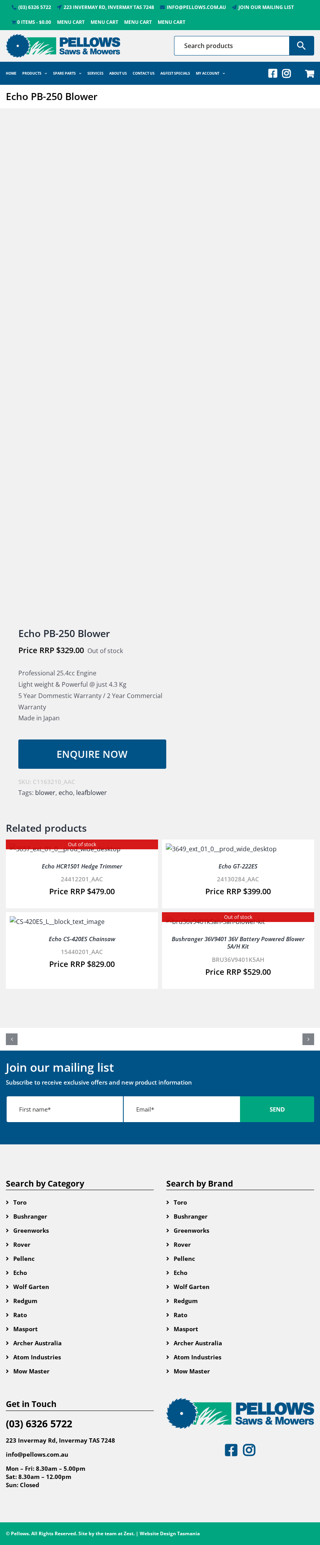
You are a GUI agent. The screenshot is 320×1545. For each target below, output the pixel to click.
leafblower (91, 792)
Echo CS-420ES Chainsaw (82, 939)
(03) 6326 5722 (39, 1423)
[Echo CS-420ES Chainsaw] (57, 921)
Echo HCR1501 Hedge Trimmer (82, 866)
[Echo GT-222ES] (221, 849)
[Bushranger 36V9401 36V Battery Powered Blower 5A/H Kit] (215, 921)
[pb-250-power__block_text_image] (80, 368)
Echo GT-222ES (238, 866)
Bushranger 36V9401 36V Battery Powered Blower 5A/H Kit (238, 943)
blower (45, 792)
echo (66, 792)
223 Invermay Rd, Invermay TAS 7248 (60, 1440)
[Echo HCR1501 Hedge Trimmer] (65, 849)
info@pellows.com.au (37, 1454)
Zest (128, 1533)
